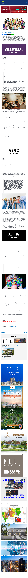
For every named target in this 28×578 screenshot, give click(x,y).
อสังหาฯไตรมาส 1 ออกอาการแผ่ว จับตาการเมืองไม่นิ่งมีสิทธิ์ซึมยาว (8, 555)
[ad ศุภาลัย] (14, 442)
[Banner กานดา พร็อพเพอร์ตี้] (12, 397)
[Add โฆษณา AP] (14, 9)
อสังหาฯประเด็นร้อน (5, 32)
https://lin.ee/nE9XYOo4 (14, 326)
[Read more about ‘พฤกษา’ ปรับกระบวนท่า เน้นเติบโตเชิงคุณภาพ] (20, 340)
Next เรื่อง (25, 332)
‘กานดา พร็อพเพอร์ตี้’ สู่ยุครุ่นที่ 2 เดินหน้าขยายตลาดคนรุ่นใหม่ (7, 345)
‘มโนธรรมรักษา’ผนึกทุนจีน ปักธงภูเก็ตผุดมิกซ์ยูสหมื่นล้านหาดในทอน (7, 356)
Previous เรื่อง (3, 332)
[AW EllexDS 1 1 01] (12, 466)
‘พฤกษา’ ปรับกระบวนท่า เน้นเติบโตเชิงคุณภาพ (19, 344)
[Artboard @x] (14, 489)
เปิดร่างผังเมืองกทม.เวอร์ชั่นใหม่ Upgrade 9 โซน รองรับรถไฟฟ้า (8, 523)
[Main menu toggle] (26, 2)
